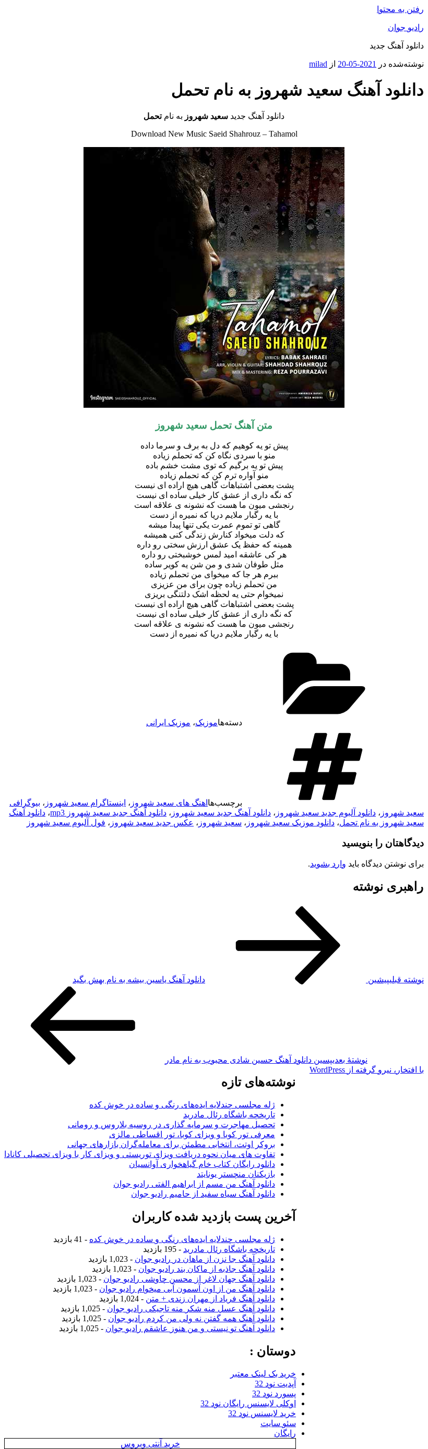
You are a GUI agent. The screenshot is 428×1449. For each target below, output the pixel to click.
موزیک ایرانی (168, 722)
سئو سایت (278, 1423)
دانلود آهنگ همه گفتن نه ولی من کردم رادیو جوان (191, 1318)
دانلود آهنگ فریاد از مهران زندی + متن (210, 1298)
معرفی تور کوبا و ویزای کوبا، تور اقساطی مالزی (192, 1134)
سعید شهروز (220, 822)
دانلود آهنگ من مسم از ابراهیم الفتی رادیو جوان (194, 1183)
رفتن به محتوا (400, 9)
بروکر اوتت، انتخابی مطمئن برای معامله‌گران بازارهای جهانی (171, 1144)
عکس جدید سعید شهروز (152, 822)
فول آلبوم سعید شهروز (66, 822)
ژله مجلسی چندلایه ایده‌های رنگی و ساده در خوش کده (182, 1104)
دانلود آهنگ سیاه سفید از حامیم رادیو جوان (203, 1193)
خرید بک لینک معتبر (263, 1373)
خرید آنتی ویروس (150, 1443)
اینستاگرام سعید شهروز (85, 802)
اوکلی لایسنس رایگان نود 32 (248, 1403)
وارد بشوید (328, 863)
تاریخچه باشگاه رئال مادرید (229, 1114)
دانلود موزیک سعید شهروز (290, 822)
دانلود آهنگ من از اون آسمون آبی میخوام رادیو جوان (187, 1288)
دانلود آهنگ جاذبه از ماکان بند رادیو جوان (206, 1268)
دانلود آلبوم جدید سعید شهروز (326, 812)
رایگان (285, 1433)
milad (318, 63)
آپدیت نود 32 (275, 1383)
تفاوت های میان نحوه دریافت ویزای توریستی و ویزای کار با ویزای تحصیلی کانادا (139, 1154)
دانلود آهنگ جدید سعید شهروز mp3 (108, 812)
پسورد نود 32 (274, 1393)
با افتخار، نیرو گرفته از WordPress (367, 1069)
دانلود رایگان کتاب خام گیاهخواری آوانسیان (202, 1164)
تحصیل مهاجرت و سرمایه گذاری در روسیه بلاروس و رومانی (171, 1124)
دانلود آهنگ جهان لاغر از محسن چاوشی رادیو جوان (189, 1278)
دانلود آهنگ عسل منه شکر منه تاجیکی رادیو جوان (191, 1308)
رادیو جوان (406, 27)
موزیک (206, 722)
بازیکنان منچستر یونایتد (236, 1174)
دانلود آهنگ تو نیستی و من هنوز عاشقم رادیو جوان (190, 1328)
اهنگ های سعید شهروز (169, 802)
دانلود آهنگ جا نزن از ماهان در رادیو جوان (205, 1259)
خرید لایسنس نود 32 (262, 1413)
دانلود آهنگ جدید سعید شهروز (221, 812)
